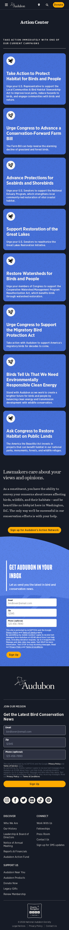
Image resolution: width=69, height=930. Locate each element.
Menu (6, 5)
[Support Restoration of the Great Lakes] (34, 229)
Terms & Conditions (34, 647)
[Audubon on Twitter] (23, 800)
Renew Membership (15, 894)
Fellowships (43, 828)
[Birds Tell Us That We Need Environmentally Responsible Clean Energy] (34, 381)
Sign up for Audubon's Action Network (34, 530)
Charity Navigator (35, 909)
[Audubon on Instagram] (7, 800)
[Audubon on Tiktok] (40, 800)
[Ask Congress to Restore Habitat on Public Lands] (34, 433)
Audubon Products (14, 877)
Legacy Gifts (11, 888)
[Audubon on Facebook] (15, 800)
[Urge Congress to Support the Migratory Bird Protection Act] (34, 327)
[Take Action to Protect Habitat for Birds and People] (34, 79)
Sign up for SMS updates (51, 845)
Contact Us (43, 839)
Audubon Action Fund (16, 856)
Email (10, 600)
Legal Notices (18, 926)
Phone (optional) (15, 621)
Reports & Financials (15, 851)
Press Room (43, 834)
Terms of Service (29, 632)
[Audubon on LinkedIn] (32, 800)
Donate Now (11, 883)
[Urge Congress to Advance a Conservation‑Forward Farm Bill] (34, 131)
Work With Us (44, 823)
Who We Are (11, 823)
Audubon (18, 5)
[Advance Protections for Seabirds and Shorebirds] (34, 182)
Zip (9, 610)
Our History (10, 828)
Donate (58, 4)
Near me (39, 5)
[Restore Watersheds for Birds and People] (34, 277)
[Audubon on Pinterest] (48, 800)
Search (47, 4)
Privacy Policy (15, 647)
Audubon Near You (14, 872)
